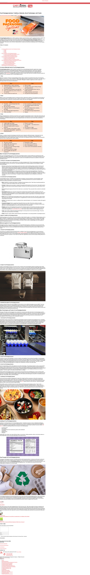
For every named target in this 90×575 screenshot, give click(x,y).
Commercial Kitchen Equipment (6, 15)
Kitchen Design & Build (5, 570)
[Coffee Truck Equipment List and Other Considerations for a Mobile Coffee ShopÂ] (1, 514)
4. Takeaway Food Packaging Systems (10, 63)
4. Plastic (5, 52)
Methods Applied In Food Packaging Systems (9, 56)
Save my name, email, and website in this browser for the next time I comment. (14, 536)
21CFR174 (8, 73)
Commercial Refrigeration (4, 545)
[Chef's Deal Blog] (23, 7)
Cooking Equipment (3, 548)
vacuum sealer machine (22, 232)
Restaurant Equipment (3, 543)
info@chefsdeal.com (9, 555)
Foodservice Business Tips (6, 567)
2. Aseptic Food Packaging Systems (9, 58)
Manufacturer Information (6, 571)
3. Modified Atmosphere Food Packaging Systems (11, 59)
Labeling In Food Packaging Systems (8, 64)
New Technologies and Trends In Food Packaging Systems (11, 60)
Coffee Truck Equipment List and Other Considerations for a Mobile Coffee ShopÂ (14, 516)
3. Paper (5, 51)
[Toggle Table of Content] (0, 47)
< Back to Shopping (45, 0)
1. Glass (5, 49)
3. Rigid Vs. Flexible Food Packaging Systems (10, 55)
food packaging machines (17, 208)
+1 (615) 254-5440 (9, 554)
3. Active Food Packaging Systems (9, 62)
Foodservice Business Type (6, 568)
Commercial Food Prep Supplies (7, 563)
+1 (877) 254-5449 (9, 553)
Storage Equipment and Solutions (7, 573)
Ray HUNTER (20, 15)
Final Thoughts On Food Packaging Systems (9, 65)
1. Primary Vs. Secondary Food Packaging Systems (11, 54)
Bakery (3, 560)
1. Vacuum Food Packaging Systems (9, 57)
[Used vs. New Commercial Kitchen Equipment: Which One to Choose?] (1, 520)
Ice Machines (4, 569)
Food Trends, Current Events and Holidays (9, 566)
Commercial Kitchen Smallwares (7, 564)
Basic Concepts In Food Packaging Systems (9, 53)
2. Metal (5, 50)
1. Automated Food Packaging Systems (10, 61)
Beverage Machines (5, 561)
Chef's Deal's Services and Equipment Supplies (9, 562)
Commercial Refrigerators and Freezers (8, 565)
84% (22, 381)
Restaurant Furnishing (5, 572)
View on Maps (18, 551)
